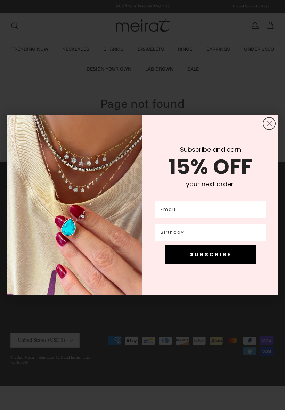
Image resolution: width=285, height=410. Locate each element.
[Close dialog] (269, 123)
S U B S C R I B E (210, 255)
